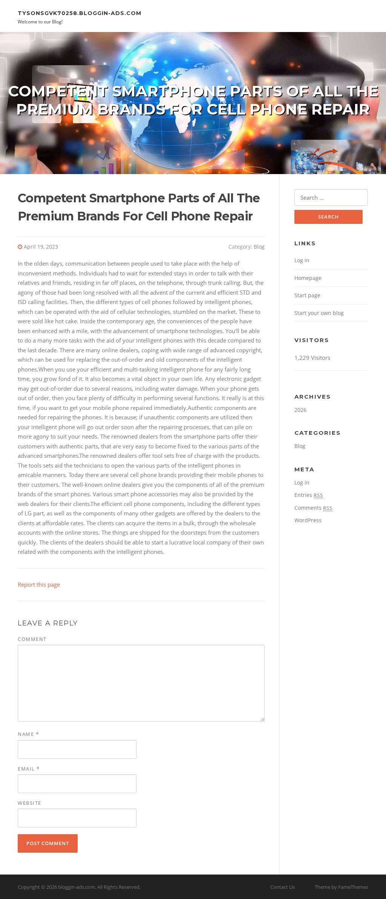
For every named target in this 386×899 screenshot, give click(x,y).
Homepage (308, 277)
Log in (301, 260)
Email (29, 768)
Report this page (39, 584)
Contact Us (282, 887)
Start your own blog (319, 312)
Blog (259, 246)
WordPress (308, 520)
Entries (308, 494)
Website (29, 803)
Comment (32, 639)
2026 (300, 409)
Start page (307, 295)
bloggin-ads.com (76, 887)
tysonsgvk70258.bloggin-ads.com (79, 12)
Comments (313, 507)
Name (28, 734)
